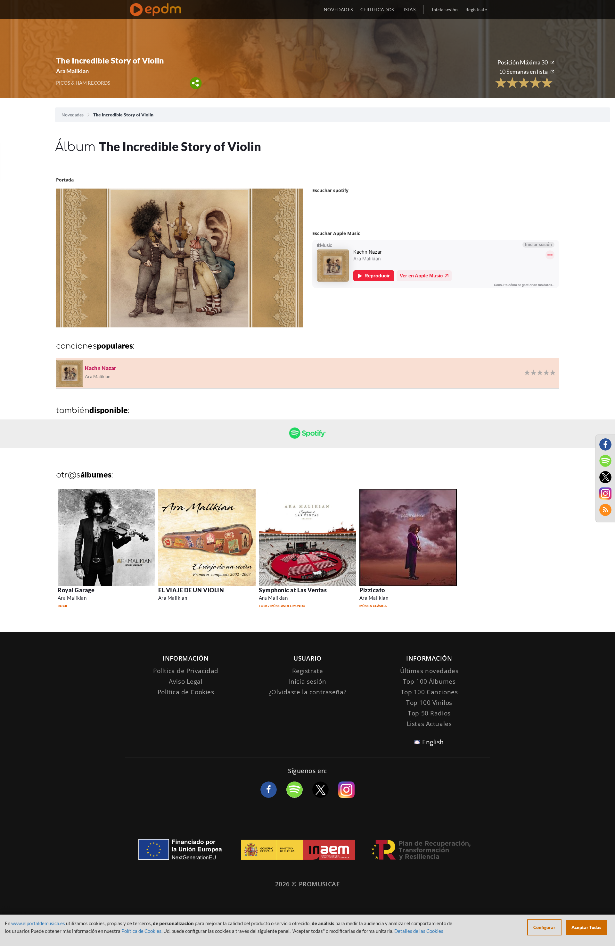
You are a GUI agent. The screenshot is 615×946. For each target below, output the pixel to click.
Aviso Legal (185, 681)
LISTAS (408, 9)
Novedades (73, 114)
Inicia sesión (445, 9)
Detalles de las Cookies (418, 931)
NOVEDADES (338, 9)
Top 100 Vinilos (429, 702)
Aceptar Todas (586, 927)
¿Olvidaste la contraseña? (307, 692)
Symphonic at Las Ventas (293, 590)
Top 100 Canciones (429, 692)
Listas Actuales (429, 724)
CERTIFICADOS (377, 9)
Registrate (307, 671)
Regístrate (476, 9)
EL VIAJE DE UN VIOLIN (191, 590)
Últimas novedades (429, 671)
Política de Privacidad (185, 671)
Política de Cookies (186, 692)
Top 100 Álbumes (429, 681)
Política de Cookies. (141, 931)
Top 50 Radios (429, 713)
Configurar (544, 927)
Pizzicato (372, 590)
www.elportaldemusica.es (38, 923)
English (433, 742)
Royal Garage (76, 590)
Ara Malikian (72, 598)
